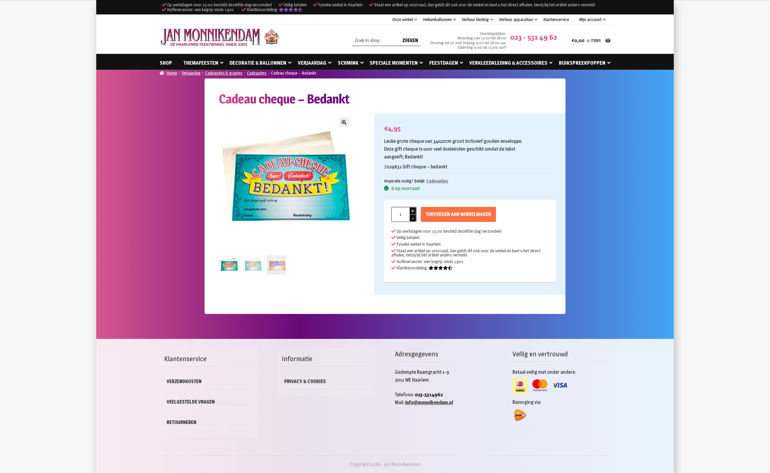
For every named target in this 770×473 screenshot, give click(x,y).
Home (172, 72)
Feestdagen (443, 63)
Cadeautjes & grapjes (223, 72)
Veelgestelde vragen (191, 402)
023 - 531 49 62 (533, 37)
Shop (166, 63)
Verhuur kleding (475, 19)
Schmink (348, 63)
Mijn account (590, 19)
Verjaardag (312, 63)
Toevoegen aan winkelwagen (458, 214)
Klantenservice (556, 19)
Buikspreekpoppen (582, 63)
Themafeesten (200, 63)
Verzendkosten (184, 381)
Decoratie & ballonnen (257, 63)
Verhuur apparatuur (516, 19)
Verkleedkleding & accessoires (508, 63)
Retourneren (181, 422)
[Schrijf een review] (291, 9)
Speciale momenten (394, 63)
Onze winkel (402, 19)
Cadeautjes (256, 72)
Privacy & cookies (305, 381)
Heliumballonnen (437, 19)
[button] (344, 122)
